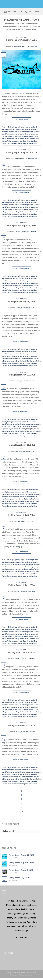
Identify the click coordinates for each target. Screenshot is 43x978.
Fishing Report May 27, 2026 (22, 725)
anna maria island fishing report (26, 134)
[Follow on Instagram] (8, 953)
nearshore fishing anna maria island (25, 143)
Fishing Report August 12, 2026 (21, 152)
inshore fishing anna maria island (13, 141)
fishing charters (30, 139)
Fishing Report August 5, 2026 (21, 225)
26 (22, 811)
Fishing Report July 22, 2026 (21, 374)
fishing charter (19, 139)
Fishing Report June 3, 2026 (21, 652)
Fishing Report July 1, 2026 (21, 585)
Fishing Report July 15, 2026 (21, 444)
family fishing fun (27, 136)
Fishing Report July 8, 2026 (21, 515)
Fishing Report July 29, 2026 (21, 301)
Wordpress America (26, 975)
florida (38, 139)
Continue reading (21, 119)
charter (18, 136)
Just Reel (27, 141)
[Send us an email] (12, 953)
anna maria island (24, 129)
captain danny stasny (9, 136)
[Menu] (3, 4)
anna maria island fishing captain (22, 132)
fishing (36, 136)
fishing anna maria (8, 139)
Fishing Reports (21, 37)
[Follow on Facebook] (4, 953)
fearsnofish (32, 46)
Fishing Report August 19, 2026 (21, 39)
